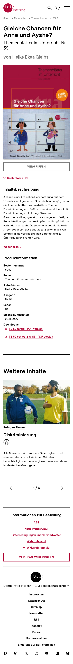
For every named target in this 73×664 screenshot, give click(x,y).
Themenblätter (39, 18)
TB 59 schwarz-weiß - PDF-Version (31, 336)
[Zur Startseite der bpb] (14, 11)
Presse (36, 632)
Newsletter (36, 613)
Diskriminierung (19, 434)
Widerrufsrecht (36, 541)
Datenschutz (36, 600)
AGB (37, 522)
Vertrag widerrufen (36, 557)
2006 (55, 18)
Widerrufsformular (38, 547)
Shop (6, 18)
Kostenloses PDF (18, 178)
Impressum (36, 594)
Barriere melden (36, 638)
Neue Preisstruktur (36, 528)
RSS (36, 619)
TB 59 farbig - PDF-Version (26, 329)
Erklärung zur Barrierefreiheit (36, 644)
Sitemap (36, 607)
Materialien (20, 18)
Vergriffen (36, 168)
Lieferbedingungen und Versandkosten (36, 535)
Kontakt (36, 626)
